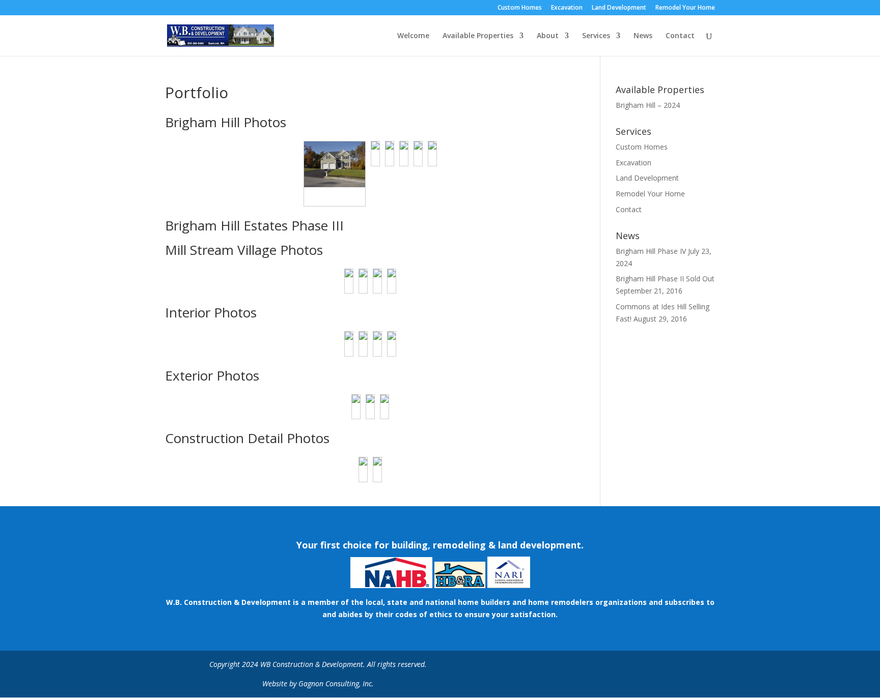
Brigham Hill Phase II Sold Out (665, 278)
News (643, 36)
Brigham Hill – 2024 (648, 105)
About (548, 36)
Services (596, 36)
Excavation (567, 8)
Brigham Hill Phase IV (651, 251)
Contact (680, 36)
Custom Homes (520, 8)
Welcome (413, 36)
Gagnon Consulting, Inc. (336, 683)
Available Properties (478, 36)
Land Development (619, 8)
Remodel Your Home (685, 8)
